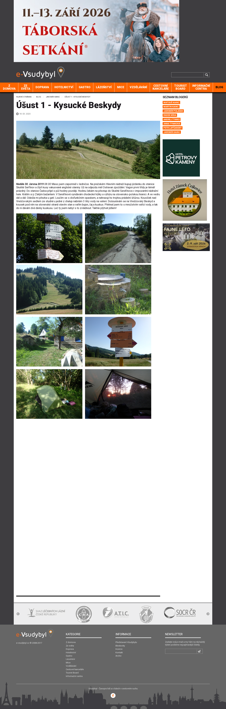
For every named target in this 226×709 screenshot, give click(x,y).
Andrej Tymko (171, 119)
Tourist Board (180, 87)
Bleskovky (120, 645)
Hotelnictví (63, 87)
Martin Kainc (171, 106)
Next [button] (208, 614)
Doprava (42, 87)
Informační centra (201, 87)
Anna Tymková (171, 123)
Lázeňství (104, 87)
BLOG (219, 87)
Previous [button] (18, 614)
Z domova (9, 87)
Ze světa (25, 87)
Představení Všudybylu (126, 642)
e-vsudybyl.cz (22, 643)
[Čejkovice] (185, 199)
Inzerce (118, 649)
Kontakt (119, 652)
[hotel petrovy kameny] (181, 157)
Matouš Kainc (171, 102)
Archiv (118, 656)
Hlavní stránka (23, 97)
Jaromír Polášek (173, 111)
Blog (38, 97)
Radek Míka (169, 115)
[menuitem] (9, 87)
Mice (120, 87)
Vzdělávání (138, 87)
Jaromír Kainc (53, 97)
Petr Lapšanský (172, 128)
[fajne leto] (186, 237)
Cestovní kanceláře (161, 87)
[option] (35, 614)
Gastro (84, 87)
